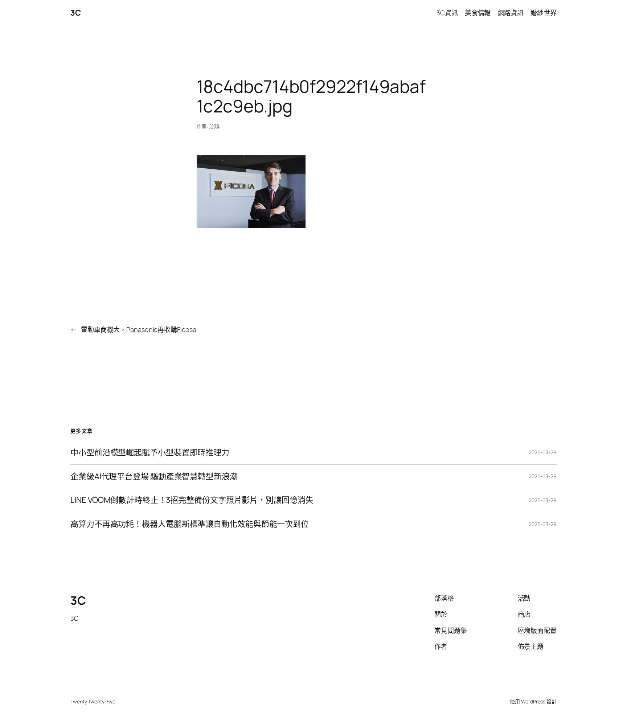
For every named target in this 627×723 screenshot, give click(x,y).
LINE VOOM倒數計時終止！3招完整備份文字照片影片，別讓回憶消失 (192, 500)
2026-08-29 (543, 452)
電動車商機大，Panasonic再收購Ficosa (138, 329)
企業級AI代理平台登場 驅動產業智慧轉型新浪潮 (154, 476)
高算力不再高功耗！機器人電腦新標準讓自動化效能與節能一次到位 (189, 524)
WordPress (533, 701)
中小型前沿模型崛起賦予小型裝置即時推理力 (149, 452)
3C (75, 12)
